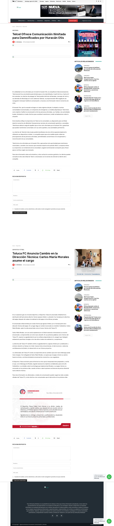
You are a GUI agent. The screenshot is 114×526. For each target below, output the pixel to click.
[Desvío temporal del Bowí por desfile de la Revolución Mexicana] (79, 68)
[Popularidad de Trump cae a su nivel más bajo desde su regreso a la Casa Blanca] (79, 98)
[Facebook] (97, 1)
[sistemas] (13, 42)
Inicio (13, 26)
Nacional (25, 26)
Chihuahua (86, 65)
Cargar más (87, 116)
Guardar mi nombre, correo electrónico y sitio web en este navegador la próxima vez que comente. (40, 209)
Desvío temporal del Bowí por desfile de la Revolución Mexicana (92, 69)
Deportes (86, 85)
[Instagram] (99, 1)
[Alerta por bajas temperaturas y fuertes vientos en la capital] (79, 78)
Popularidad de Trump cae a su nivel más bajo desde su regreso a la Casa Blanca (92, 99)
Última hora (19, 26)
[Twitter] (101, 1)
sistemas (19, 42)
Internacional (87, 95)
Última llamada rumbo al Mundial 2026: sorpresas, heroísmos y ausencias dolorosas (92, 89)
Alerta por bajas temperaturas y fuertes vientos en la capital (91, 79)
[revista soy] (41, 50)
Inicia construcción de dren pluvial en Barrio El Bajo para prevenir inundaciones (92, 109)
